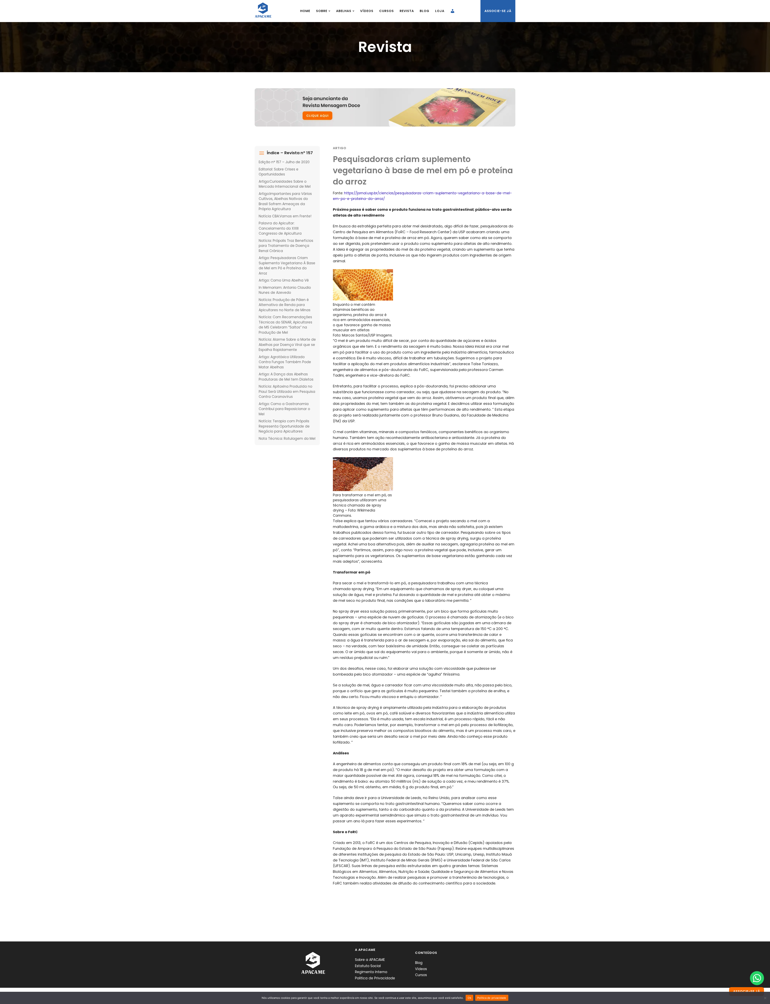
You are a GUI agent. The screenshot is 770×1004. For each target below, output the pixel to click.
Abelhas (343, 11)
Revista (407, 11)
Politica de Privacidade (375, 978)
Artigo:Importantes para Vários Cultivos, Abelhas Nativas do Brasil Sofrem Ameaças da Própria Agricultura (285, 201)
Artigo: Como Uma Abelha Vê (284, 280)
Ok (469, 997)
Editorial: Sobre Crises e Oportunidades (278, 172)
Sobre (321, 11)
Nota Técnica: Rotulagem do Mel (287, 438)
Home (305, 11)
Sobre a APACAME (370, 959)
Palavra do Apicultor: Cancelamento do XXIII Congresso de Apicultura (280, 228)
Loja (439, 11)
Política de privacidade (491, 997)
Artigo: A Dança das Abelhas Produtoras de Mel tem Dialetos (286, 377)
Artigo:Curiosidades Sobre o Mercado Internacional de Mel (285, 184)
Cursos (386, 11)
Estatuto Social (368, 965)
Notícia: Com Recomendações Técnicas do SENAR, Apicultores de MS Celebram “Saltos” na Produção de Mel (285, 325)
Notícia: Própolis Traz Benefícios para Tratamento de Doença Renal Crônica (286, 245)
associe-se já (497, 11)
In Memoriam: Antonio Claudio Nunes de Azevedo (285, 290)
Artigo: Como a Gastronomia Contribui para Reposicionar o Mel (284, 408)
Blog (424, 11)
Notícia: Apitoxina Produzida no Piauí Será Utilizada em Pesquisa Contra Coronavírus (287, 391)
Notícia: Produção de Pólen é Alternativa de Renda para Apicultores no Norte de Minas (284, 304)
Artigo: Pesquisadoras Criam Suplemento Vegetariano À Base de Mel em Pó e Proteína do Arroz (287, 265)
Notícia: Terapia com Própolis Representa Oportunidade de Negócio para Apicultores (284, 426)
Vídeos (366, 11)
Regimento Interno (371, 972)
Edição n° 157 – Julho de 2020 (284, 162)
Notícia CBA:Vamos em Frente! (285, 216)
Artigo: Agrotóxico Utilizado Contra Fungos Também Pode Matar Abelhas (285, 362)
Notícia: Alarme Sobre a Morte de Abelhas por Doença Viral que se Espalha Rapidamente (287, 344)
